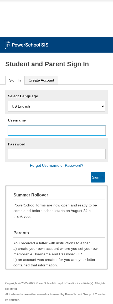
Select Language (23, 96)
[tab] (15, 80)
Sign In (98, 177)
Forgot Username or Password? (56, 165)
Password (16, 144)
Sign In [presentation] (15, 80)
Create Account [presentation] (41, 80)
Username (17, 120)
